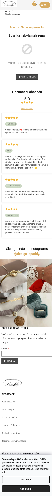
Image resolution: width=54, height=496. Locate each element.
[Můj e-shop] (12, 383)
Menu (46, 5)
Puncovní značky (9, 417)
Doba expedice (8, 402)
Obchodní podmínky (10, 433)
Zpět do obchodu (27, 77)
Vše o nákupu (7, 409)
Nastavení (25, 479)
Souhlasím (26, 488)
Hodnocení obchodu (10, 425)
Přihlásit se (10, 361)
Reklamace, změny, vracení (13, 441)
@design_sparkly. (27, 254)
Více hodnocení (27, 109)
